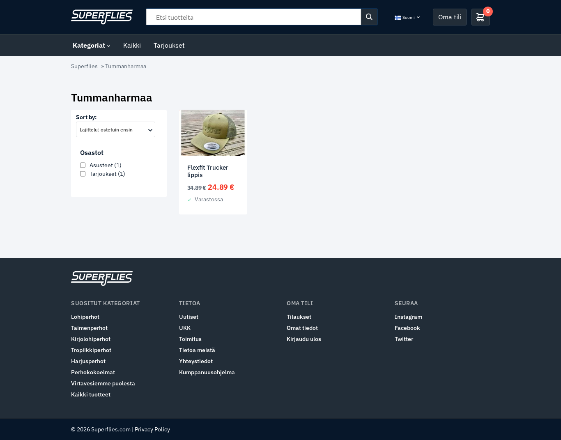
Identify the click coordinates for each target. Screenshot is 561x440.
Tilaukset (299, 316)
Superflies (84, 66)
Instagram (408, 316)
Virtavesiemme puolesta (103, 383)
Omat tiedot (302, 328)
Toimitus (190, 339)
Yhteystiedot (196, 361)
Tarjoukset (169, 45)
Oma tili (449, 17)
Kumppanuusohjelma (207, 372)
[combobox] (115, 129)
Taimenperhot (89, 328)
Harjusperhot (88, 361)
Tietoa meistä (197, 350)
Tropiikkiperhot (91, 350)
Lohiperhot (85, 316)
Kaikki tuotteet (90, 394)
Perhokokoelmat (93, 372)
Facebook (407, 328)
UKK (185, 328)
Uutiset (188, 316)
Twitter (404, 339)
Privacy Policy (152, 429)
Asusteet (106, 165)
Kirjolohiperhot (90, 339)
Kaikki (132, 45)
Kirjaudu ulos (304, 339)
